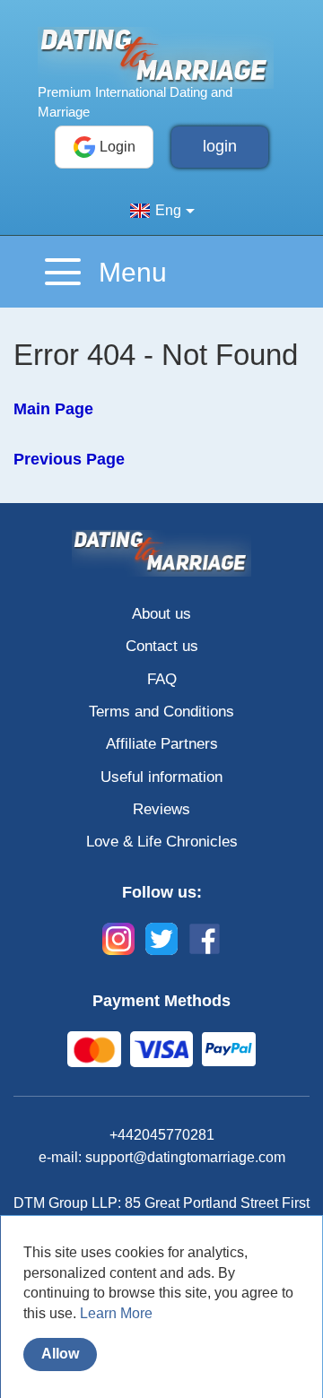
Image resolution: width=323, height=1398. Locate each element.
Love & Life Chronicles (162, 841)
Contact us (162, 646)
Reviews (161, 809)
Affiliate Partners (162, 743)
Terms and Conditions (161, 711)
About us (161, 613)
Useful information (161, 777)
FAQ (162, 679)
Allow (60, 1353)
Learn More (116, 1313)
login (220, 146)
